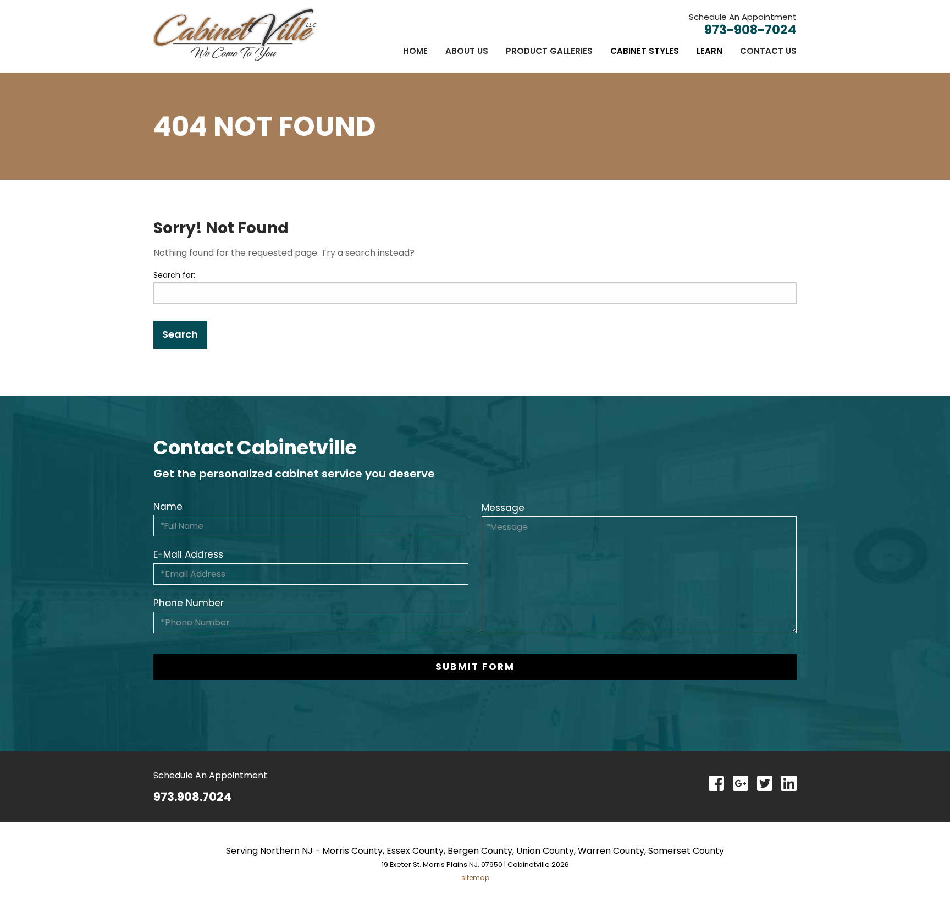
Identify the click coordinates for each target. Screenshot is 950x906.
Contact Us (768, 51)
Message (503, 507)
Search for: (174, 275)
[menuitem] (415, 51)
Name (168, 506)
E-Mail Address (188, 554)
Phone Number (188, 603)
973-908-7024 (750, 30)
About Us (466, 51)
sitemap (475, 877)
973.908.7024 (192, 797)
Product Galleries (549, 51)
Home (415, 51)
